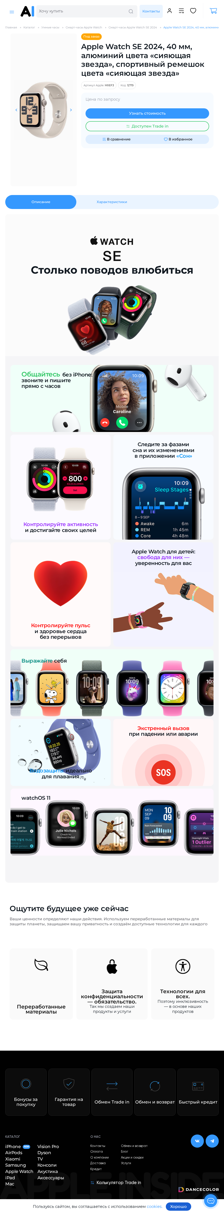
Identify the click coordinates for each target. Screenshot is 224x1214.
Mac (9, 1183)
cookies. (155, 1206)
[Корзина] (211, 11)
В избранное (180, 139)
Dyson (44, 1152)
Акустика (47, 1171)
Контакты (151, 11)
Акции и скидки (132, 1157)
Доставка (98, 1163)
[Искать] (130, 11)
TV (40, 1159)
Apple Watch (19, 1171)
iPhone (17, 1146)
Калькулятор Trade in (118, 1183)
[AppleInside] (27, 11)
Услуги (126, 1163)
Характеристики (112, 202)
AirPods (13, 1152)
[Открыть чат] (210, 1200)
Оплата (96, 1151)
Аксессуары (50, 1177)
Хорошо (178, 1206)
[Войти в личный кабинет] (169, 11)
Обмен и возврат (134, 1146)
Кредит (96, 1169)
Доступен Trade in (150, 126)
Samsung (15, 1165)
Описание (41, 202)
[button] (16, 110)
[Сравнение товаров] (181, 11)
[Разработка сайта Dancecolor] (198, 1190)
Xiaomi (12, 1159)
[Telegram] (212, 1141)
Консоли (47, 1165)
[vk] (197, 1141)
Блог (124, 1151)
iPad (10, 1177)
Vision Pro (48, 1146)
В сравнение (119, 139)
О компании (99, 1157)
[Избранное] (193, 11)
